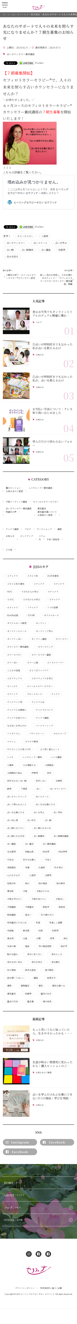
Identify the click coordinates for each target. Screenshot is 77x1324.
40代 (8, 591)
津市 (51, 938)
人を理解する (28, 765)
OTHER (13, 1220)
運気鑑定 (41, 508)
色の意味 (10, 970)
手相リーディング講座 (16, 501)
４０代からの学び (28, 591)
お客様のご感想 (44, 514)
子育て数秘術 (53, 539)
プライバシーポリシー (25, 1288)
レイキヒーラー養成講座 (40, 487)
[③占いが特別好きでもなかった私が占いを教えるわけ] (16, 353)
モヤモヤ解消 (30, 741)
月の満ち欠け (46, 914)
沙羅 (37, 938)
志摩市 (47, 875)
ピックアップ (26, 535)
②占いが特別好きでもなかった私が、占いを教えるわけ (52, 378)
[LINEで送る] (26, 63)
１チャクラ (11, 576)
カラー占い (11, 662)
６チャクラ (11, 607)
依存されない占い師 (16, 780)
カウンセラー (61, 639)
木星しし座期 (54, 922)
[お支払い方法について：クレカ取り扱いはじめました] (16, 418)
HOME (12, 1183)
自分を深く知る (13, 962)
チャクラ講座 (12, 528)
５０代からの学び (30, 599)
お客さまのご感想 (14, 491)
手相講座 (10, 907)
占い (37, 788)
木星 (37, 922)
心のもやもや (12, 875)
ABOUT (14, 1195)
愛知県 (9, 891)
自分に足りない (33, 954)
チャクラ (54, 694)
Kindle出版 (11, 615)
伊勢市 (33, 773)
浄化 (64, 938)
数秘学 (45, 907)
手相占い (59, 899)
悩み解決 (59, 883)
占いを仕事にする (14, 812)
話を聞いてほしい (14, 978)
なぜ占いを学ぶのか (16, 725)
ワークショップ (44, 528)
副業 (8, 788)
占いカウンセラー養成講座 (21, 54)
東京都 (25, 930)
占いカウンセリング (16, 796)
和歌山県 (28, 851)
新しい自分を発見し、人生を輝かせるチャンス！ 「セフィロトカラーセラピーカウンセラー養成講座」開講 (56, 279)
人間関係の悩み (13, 773)
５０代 (9, 599)
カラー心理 (31, 662)
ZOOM (30, 615)
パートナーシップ (43, 725)
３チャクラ (57, 584)
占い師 (10, 249)
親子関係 (48, 970)
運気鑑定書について (47, 511)
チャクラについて (43, 710)
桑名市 (9, 938)
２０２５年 (31, 576)
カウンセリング (44, 646)
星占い (27, 914)
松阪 (39, 930)
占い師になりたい (14, 828)
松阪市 (61, 249)
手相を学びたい (13, 899)
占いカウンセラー (16, 243)
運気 (39, 985)
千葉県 (23, 788)
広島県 (40, 867)
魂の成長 (46, 1001)
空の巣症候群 (43, 946)
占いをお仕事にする (44, 804)
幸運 (26, 867)
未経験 (9, 930)
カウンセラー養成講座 (17, 646)
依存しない (40, 780)
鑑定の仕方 (44, 993)
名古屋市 (10, 851)
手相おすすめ (41, 891)
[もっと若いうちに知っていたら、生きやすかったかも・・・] (16, 1038)
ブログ (39, 322)
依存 (48, 773)
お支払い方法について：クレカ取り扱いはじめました (52, 411)
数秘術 (60, 907)
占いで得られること (16, 804)
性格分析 (10, 883)
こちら (7, 172)
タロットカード (33, 694)
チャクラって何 (13, 702)
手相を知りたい (38, 899)
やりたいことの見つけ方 (18, 749)
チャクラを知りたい (16, 718)
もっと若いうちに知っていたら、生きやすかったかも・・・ (52, 1031)
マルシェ (10, 741)
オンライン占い (13, 639)
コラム (42, 535)
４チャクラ (51, 591)
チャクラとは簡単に (16, 710)
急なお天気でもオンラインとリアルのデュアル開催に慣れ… (52, 314)
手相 (24, 891)
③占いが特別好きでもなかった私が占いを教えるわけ (52, 346)
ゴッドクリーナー (54, 662)
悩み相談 (41, 883)
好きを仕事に (28, 859)
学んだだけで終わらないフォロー (52, 443)
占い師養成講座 (60, 836)
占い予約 (56, 812)
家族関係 (10, 867)
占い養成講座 (48, 844)
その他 (9, 549)
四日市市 (61, 851)
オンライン (40, 623)
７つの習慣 (51, 607)
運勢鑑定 (24, 985)
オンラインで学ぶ (43, 631)
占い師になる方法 (14, 836)
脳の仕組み (11, 954)
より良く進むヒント (48, 749)
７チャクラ (31, 607)
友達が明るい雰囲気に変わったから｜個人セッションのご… (52, 1064)
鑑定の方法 (11, 1001)
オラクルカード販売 (16, 623)
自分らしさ (55, 954)
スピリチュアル (13, 678)
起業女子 (50, 978)
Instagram (20, 1142)
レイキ (9, 757)
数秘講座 (10, 914)
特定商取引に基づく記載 (51, 1288)
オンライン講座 (38, 639)
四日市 (45, 851)
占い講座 (45, 249)
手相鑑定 (28, 907)
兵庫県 (58, 780)
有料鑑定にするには (16, 922)
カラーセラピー (25, 236)
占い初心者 (11, 820)
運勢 (8, 985)
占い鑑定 (28, 844)
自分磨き (54, 962)
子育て (47, 859)
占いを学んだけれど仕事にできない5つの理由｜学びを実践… (52, 1096)
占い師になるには (41, 828)
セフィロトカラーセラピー (46, 501)
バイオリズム (12, 733)
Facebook (57, 1142)
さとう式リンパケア (38, 670)
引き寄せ (57, 867)
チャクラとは (36, 702)
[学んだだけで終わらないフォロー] (16, 450)
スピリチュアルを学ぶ (41, 678)
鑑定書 (29, 1001)
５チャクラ (53, 599)
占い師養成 (27, 249)
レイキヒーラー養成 (31, 757)
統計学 (63, 946)
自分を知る (12, 256)
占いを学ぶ (61, 243)
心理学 (31, 875)
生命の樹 (10, 946)
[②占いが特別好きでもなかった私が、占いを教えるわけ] (16, 385)
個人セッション (13, 487)
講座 (59, 528)
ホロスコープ (58, 733)
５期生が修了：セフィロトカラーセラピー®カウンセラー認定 (21, 276)
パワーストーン (35, 733)
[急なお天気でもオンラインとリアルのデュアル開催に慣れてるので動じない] (16, 321)
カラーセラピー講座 (40, 654)
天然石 (9, 859)
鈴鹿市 (27, 993)
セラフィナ (11, 694)
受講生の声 (11, 511)
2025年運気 (52, 576)
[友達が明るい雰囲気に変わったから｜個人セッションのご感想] (16, 1071)
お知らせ (40, 355)
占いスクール (40, 243)
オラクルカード (50, 615)
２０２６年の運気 (14, 584)
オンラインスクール (16, 631)
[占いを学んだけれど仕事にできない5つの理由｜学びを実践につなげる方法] (16, 1103)
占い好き (30, 820)
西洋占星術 (29, 970)
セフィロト (11, 686)
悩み (26, 883)
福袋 (26, 946)
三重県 (44, 236)
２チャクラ (38, 584)
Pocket (39, 63)
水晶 (24, 938)
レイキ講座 (55, 757)
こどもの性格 (12, 670)
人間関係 (48, 765)
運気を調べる (57, 985)
